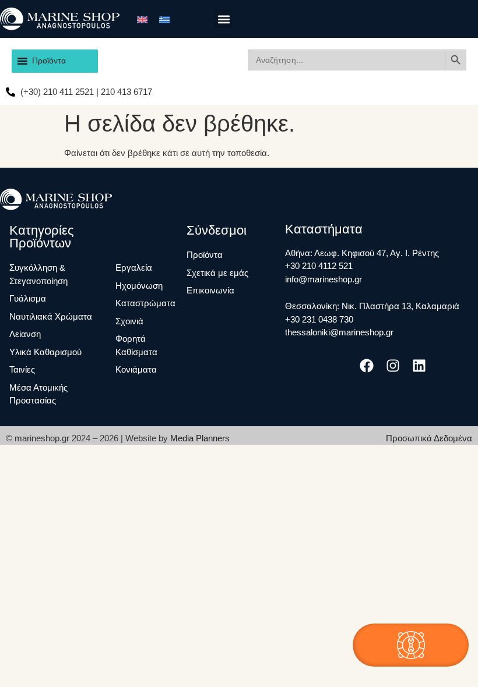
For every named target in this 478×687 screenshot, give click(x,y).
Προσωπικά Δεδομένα (429, 438)
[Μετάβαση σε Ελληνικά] (164, 18)
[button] (223, 19)
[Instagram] (393, 365)
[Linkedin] (419, 365)
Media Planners (200, 438)
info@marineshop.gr (323, 279)
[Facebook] (366, 365)
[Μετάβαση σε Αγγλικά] (142, 18)
